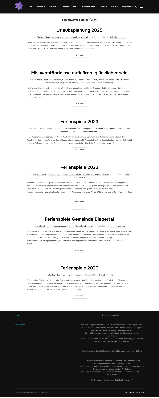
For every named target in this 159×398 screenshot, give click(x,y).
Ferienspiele (102, 128)
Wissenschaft (92, 80)
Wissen (65, 80)
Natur (113, 7)
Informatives (74, 37)
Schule (128, 128)
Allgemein (64, 37)
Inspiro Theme (129, 392)
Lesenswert (62, 83)
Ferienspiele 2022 (79, 167)
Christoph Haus (43, 37)
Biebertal (39, 7)
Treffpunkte (126, 7)
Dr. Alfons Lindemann (42, 80)
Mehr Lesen (81, 55)
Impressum (19, 315)
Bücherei (57, 80)
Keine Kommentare (118, 37)
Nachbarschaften (69, 7)
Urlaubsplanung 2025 (79, 30)
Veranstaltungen (88, 7)
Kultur (103, 7)
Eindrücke (81, 80)
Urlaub (101, 80)
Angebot (55, 37)
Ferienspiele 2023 (79, 122)
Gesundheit (109, 80)
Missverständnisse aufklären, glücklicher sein (79, 73)
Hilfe (117, 80)
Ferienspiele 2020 (79, 268)
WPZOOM (140, 392)
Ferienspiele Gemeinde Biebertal (79, 219)
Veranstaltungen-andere (87, 128)
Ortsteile (52, 7)
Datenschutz (20, 325)
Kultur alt (72, 80)
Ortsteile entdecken (68, 128)
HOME (30, 7)
